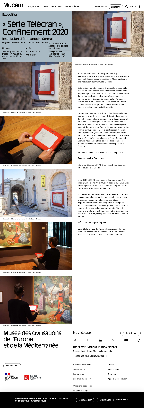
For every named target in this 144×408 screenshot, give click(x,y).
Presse (111, 364)
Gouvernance (79, 369)
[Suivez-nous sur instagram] (75, 340)
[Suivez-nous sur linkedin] (100, 340)
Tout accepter (85, 400)
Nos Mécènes (12, 366)
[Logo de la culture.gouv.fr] (11, 378)
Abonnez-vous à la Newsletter (90, 356)
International (78, 374)
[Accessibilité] (139, 6)
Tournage (112, 374)
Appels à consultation (117, 379)
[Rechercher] (127, 7)
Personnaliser (122, 400)
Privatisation (113, 369)
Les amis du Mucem (82, 379)
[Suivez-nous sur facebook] (88, 340)
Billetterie (116, 7)
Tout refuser (105, 400)
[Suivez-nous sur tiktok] (139, 340)
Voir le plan (30, 55)
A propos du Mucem (82, 364)
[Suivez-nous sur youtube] (126, 340)
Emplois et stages (81, 390)
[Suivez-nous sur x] (113, 340)
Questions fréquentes (82, 386)
